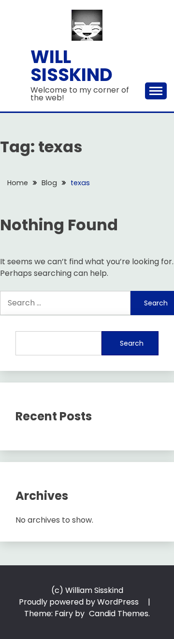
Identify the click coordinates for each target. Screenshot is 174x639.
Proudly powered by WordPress (80, 601)
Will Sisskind (71, 65)
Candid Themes (118, 613)
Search (132, 343)
